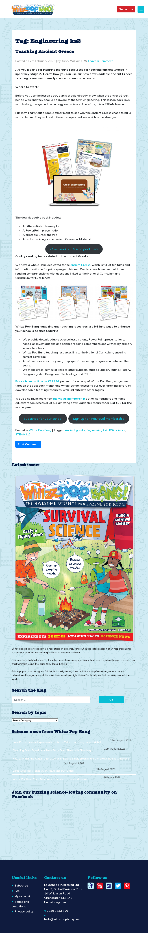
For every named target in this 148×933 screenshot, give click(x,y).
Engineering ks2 (97, 430)
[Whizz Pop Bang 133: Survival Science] (74, 559)
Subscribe (126, 9)
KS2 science (117, 430)
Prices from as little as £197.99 (37, 381)
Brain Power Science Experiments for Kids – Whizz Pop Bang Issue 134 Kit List (58, 742)
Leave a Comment (100, 61)
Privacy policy (24, 911)
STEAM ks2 (23, 434)
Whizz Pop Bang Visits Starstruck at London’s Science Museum (50, 779)
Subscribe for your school (42, 419)
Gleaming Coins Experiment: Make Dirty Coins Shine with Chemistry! (52, 750)
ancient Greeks (80, 265)
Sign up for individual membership (99, 419)
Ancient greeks (75, 430)
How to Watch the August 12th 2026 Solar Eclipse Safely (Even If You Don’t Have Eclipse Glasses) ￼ (71, 758)
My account (22, 896)
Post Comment (28, 444)
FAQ (18, 891)
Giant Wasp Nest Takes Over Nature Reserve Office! (43, 770)
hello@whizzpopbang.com (62, 919)
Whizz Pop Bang (40, 430)
